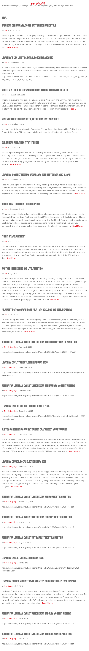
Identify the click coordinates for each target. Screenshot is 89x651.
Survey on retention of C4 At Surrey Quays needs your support (34, 429)
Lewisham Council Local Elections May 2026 (24, 462)
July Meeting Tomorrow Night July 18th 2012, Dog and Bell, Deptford (37, 310)
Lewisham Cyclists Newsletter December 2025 (25, 406)
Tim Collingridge (10, 347)
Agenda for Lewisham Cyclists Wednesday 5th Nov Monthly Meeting (36, 497)
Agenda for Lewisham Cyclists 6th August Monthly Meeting (32, 537)
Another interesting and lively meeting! (22, 269)
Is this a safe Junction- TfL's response (21, 204)
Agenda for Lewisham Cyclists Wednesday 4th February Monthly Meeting (39, 342)
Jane (5, 30)
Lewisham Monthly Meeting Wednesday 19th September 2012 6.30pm (36, 175)
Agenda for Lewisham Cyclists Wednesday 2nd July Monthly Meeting (36, 613)
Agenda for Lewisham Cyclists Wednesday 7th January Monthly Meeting (38, 386)
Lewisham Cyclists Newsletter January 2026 (25, 362)
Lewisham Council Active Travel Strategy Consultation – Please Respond (39, 581)
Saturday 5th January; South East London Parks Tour (29, 25)
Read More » (12, 47)
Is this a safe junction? (13, 236)
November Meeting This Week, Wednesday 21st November (30, 119)
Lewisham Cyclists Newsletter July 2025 (22, 558)
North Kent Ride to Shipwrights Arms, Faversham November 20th (35, 90)
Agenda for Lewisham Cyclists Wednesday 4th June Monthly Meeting (37, 634)
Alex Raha (8, 586)
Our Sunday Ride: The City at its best (20, 143)
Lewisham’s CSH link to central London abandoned (27, 58)
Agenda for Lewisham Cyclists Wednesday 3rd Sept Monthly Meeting (37, 517)
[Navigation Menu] (84, 4)
